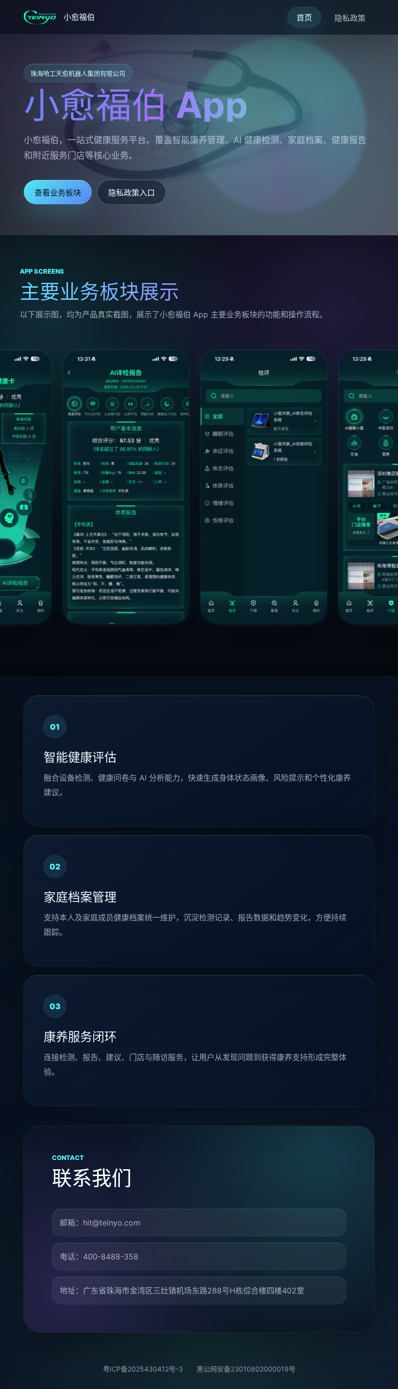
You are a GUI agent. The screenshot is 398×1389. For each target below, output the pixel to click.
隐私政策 (349, 18)
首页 (304, 17)
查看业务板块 (57, 192)
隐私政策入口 (131, 192)
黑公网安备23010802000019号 (246, 1369)
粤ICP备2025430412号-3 (143, 1369)
